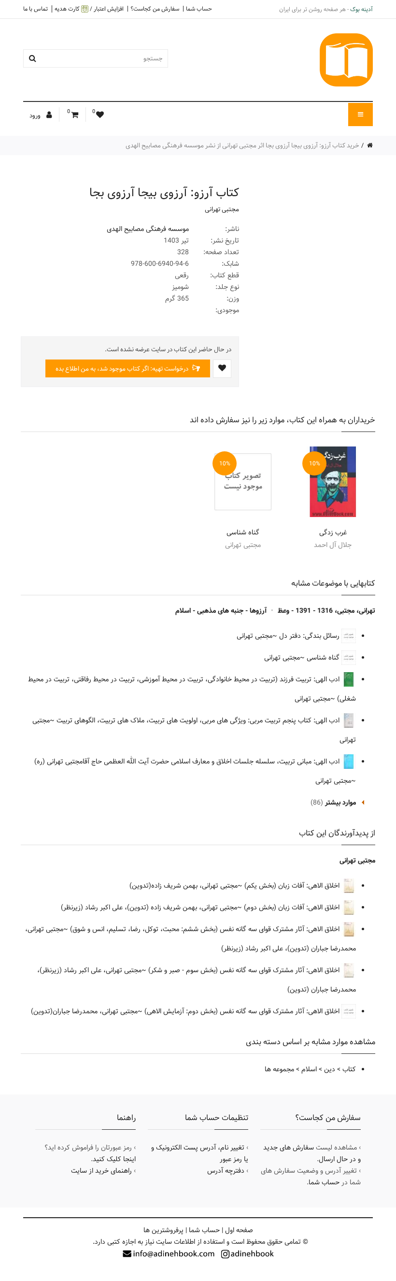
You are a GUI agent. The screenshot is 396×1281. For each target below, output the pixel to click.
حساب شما (199, 9)
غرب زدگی (333, 532)
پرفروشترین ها (163, 1230)
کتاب (349, 1069)
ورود (35, 115)
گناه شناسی (242, 532)
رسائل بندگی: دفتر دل (310, 636)
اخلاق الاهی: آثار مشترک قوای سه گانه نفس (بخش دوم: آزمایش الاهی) (242, 1011)
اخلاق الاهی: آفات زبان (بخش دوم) (292, 907)
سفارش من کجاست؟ (154, 9)
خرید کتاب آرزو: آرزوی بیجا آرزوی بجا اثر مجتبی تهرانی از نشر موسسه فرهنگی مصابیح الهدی (242, 145)
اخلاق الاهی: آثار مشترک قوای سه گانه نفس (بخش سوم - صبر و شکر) (244, 970)
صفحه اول (239, 1230)
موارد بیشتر (340, 802)
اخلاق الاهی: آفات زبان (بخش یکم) (292, 886)
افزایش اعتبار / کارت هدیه (89, 9)
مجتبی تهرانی (222, 209)
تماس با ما (35, 9)
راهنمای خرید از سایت (101, 1171)
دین (329, 1069)
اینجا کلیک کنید (114, 1159)
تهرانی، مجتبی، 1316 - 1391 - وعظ (326, 611)
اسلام (309, 1069)
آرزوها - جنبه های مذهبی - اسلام (221, 611)
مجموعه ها (279, 1069)
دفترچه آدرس (225, 1171)
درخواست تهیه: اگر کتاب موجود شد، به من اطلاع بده (123, 368)
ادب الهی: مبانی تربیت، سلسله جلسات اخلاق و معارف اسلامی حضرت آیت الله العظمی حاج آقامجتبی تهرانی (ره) (187, 761)
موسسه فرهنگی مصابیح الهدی (148, 229)
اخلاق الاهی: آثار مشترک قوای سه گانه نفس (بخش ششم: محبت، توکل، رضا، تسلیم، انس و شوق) (205, 929)
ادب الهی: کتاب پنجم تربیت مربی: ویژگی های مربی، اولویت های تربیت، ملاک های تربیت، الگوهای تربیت (199, 720)
